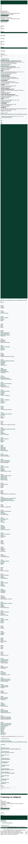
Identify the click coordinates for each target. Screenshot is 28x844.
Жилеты (2, 144)
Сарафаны (3, 165)
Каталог (2, 126)
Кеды (2, 215)
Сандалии (3, 216)
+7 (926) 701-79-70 (5, 758)
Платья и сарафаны (5, 163)
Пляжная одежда (4, 270)
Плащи (2, 201)
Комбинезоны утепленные (6, 207)
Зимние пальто (4, 198)
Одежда (2, 128)
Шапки (2, 247)
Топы (2, 173)
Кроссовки (3, 214)
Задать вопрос (4, 819)
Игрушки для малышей (6, 286)
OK (26, 832)
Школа (2, 293)
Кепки (2, 251)
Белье (2, 256)
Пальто (2, 202)
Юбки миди (3, 186)
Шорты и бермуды (5, 181)
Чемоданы (3, 243)
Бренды (2, 294)
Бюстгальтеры (4, 262)
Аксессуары (3, 228)
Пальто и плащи (4, 200)
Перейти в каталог (5, 15)
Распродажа (3, 296)
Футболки (3, 176)
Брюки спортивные (5, 136)
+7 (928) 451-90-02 (5, 775)
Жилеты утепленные (5, 189)
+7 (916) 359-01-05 (5, 761)
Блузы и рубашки (4, 129)
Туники (2, 167)
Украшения (3, 241)
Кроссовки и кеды (5, 213)
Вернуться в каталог (5, 809)
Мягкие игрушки (4, 279)
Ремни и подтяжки (5, 235)
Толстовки (3, 170)
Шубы (2, 203)
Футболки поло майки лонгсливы (8, 175)
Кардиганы (3, 147)
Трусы (2, 265)
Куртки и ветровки (5, 191)
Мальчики (3, 292)
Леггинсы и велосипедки (6, 156)
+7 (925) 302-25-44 (5, 768)
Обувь (2, 209)
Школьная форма (4, 290)
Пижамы (3, 257)
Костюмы (3, 161)
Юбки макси (3, 187)
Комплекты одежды (5, 155)
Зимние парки (4, 199)
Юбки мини (3, 185)
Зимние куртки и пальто (6, 196)
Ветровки (3, 194)
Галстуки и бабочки (5, 229)
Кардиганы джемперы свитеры (8, 146)
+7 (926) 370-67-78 (5, 738)
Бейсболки (3, 252)
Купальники (3, 272)
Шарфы (2, 248)
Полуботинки (3, 212)
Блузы (2, 130)
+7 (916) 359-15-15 (5, 782)
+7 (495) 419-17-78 (5, 754)
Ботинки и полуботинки (6, 210)
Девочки (2, 291)
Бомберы (3, 195)
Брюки (2, 134)
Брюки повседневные (5, 137)
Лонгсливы (3, 180)
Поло (2, 177)
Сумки (2, 239)
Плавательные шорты (6, 274)
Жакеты (2, 162)
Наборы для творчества (6, 288)
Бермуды (3, 183)
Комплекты (3, 154)
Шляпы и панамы (5, 253)
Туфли (2, 223)
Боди (2, 132)
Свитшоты (3, 172)
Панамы (2, 255)
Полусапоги (3, 222)
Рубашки (2, 131)
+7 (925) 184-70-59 (5, 779)
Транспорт (3, 281)
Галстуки (2, 230)
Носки (2, 263)
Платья (2, 164)
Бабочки (2, 231)
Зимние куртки (4, 197)
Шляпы (2, 254)
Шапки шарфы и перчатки (6, 246)
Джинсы (2, 142)
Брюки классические (5, 135)
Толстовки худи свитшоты (6, 169)
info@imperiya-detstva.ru (6, 117)
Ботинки (2, 211)
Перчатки (3, 249)
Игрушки (3, 278)
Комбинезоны (4, 150)
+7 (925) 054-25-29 (5, 751)
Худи (2, 171)
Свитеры (2, 149)
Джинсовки (3, 143)
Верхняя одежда (4, 188)
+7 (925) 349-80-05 (5, 772)
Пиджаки (2, 160)
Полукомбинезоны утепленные (7, 208)
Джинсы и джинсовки (5, 141)
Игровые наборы (4, 283)
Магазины (3, 297)
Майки (2, 178)
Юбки (2, 184)
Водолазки (3, 138)
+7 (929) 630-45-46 (5, 765)
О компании (3, 820)
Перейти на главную (5, 808)
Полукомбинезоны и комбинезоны (8, 205)
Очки (2, 233)
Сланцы (2, 225)
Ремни (2, 236)
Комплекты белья (5, 267)
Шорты (2, 182)
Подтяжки (3, 237)
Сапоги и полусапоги (5, 220)
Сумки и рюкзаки (4, 238)
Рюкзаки (2, 240)
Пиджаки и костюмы (5, 159)
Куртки (2, 192)
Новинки (2, 295)
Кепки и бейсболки (5, 250)
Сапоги (2, 221)
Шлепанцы (3, 226)
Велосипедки (3, 158)
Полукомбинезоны (5, 152)
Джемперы (3, 148)
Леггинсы (3, 157)
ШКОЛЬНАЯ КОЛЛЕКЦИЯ (14, 1)
